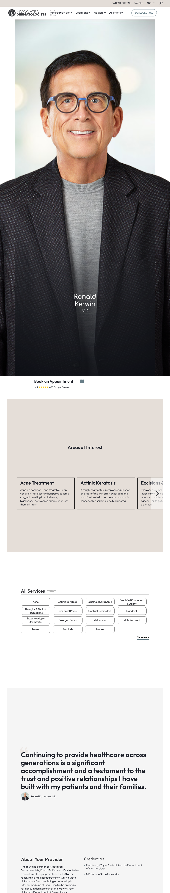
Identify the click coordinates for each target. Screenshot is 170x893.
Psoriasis (68, 629)
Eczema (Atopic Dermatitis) (36, 620)
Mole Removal (132, 620)
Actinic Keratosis (67, 601)
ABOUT (151, 2)
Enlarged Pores (68, 620)
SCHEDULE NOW (144, 12)
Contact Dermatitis (99, 611)
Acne (36, 601)
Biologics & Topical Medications (35, 611)
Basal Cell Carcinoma (99, 601)
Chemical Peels (68, 611)
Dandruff (131, 611)
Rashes (99, 629)
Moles (35, 629)
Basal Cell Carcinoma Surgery (132, 601)
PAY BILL (138, 2)
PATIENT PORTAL (121, 2)
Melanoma (99, 620)
